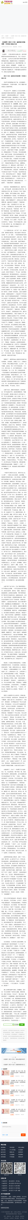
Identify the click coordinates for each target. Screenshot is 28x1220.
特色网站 (20, 1154)
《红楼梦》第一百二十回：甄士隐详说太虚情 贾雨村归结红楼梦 (17, 1072)
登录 (3, 1134)
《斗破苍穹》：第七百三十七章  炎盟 (10, 1190)
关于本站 (22, 1218)
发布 (23, 1134)
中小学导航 (12, 1149)
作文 (13, 1216)
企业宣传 (12, 1218)
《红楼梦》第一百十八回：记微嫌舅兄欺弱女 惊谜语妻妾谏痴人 (17, 1092)
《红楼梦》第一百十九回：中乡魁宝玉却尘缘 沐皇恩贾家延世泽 (17, 1082)
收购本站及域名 (5, 1207)
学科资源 (12, 1147)
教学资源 (6, 1218)
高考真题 (3, 1156)
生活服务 (20, 1149)
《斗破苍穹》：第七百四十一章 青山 (10, 1181)
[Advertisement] (14, 19)
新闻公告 (12, 1152)
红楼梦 (6, 36)
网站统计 (20, 1213)
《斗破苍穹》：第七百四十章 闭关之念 (11, 1183)
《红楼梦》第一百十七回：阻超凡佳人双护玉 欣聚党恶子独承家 (17, 1101)
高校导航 (3, 1149)
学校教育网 (7, 1212)
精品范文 (22, 1216)
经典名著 (17, 1216)
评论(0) (19, 46)
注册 (7, 1134)
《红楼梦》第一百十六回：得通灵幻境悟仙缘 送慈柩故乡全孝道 (17, 1111)
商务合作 (20, 1156)
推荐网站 (3, 1147)
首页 (2, 36)
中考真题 (12, 1156)
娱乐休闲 (3, 1152)
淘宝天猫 (3, 1154)
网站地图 (17, 1218)
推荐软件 (20, 1152)
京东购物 (12, 1154)
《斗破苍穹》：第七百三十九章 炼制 (10, 1185)
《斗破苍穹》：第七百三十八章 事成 (10, 1188)
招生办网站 (21, 1147)
